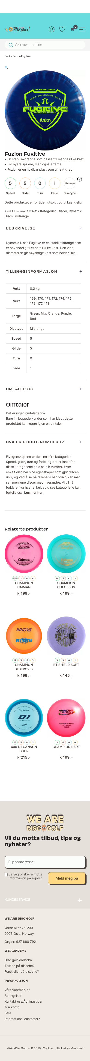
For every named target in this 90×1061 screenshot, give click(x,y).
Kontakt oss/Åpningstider (23, 1001)
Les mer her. (33, 492)
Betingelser (13, 996)
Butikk (8, 56)
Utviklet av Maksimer (69, 1048)
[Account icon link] (52, 29)
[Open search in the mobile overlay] (45, 45)
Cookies (48, 1048)
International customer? (22, 1019)
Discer (62, 211)
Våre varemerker (17, 990)
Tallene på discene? (19, 966)
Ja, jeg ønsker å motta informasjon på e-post (25, 876)
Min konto (12, 1007)
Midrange (22, 216)
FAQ (8, 1013)
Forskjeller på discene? (22, 971)
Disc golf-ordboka (18, 960)
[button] (7, 67)
